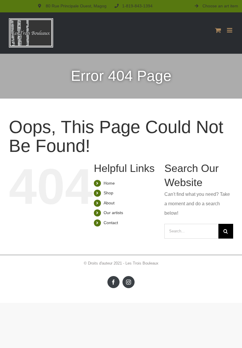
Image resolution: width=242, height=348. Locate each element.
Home (109, 183)
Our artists (113, 212)
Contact (111, 222)
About (109, 203)
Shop (108, 193)
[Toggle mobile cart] (218, 30)
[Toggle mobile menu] (230, 30)
